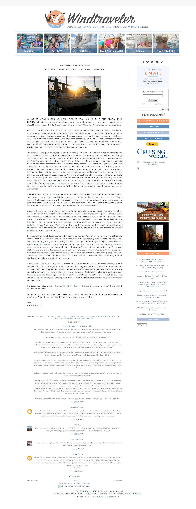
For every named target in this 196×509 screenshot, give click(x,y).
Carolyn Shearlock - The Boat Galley (75, 326)
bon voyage (82, 316)
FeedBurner (158, 104)
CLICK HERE (86, 491)
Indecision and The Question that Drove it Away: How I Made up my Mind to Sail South (152, 285)
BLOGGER (136, 494)
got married (57, 267)
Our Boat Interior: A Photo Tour (152, 314)
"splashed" (44, 264)
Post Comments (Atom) (81, 483)
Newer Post (32, 480)
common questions (111, 316)
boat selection (69, 316)
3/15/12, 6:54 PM (78, 434)
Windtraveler (75, 407)
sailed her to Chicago (112, 197)
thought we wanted (58, 183)
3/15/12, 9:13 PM (78, 449)
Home (75, 480)
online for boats (50, 194)
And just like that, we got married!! (152, 291)
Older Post (117, 480)
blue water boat (53, 316)
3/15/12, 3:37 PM (78, 402)
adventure (39, 316)
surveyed (43, 197)
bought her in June (90, 197)
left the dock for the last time (80, 286)
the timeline (87, 318)
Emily (75, 425)
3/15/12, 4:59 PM (78, 419)
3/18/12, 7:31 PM (78, 471)
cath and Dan (75, 440)
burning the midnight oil (43, 278)
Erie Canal (78, 214)
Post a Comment (74, 476)
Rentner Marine (112, 244)
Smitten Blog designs (103, 496)
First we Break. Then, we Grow (152, 272)
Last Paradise (75, 454)
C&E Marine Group (47, 244)
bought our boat (43, 211)
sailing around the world (67, 318)
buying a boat (95, 316)
